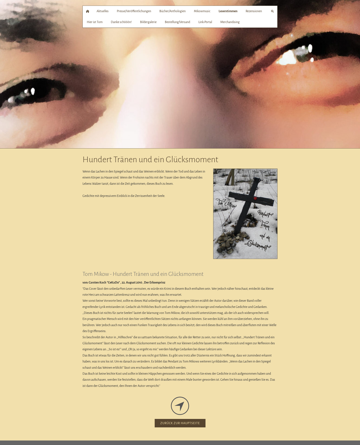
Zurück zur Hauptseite (180, 423)
